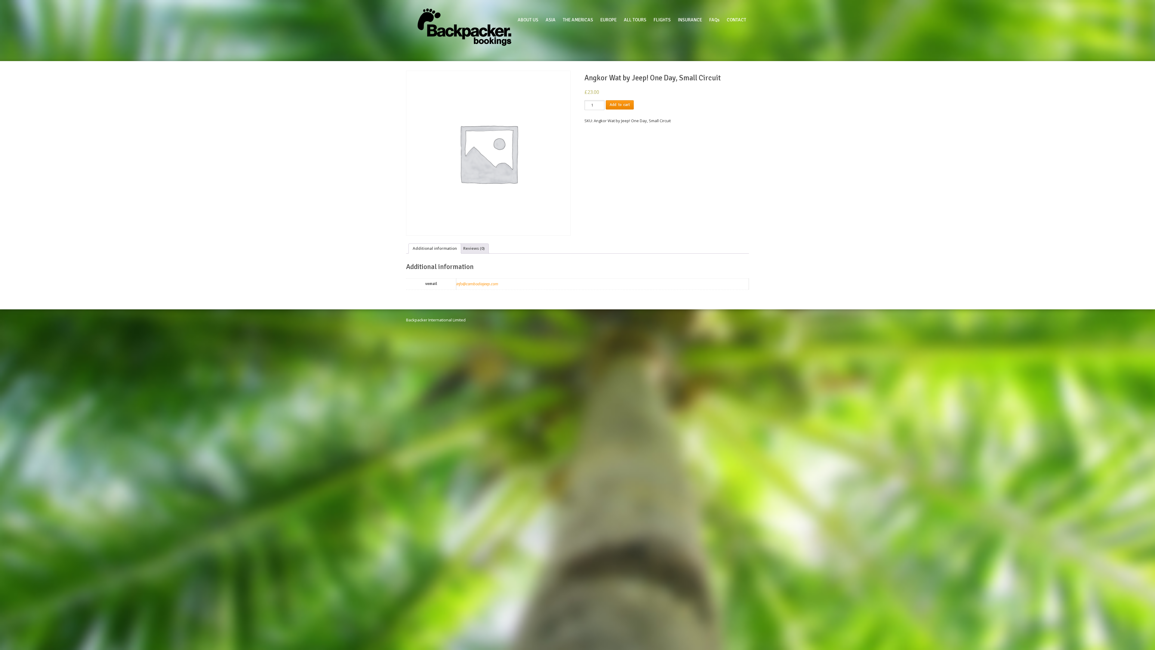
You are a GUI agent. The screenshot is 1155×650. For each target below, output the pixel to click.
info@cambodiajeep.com (477, 283)
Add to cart (620, 104)
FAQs (714, 20)
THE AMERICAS (578, 20)
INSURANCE (690, 20)
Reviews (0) (474, 248)
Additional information (435, 248)
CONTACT (736, 20)
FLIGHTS (662, 20)
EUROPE (608, 20)
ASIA (551, 20)
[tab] (434, 248)
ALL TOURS (635, 20)
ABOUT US (528, 20)
